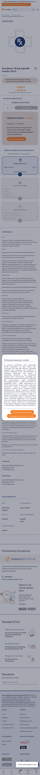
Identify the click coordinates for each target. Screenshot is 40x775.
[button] (36, 762)
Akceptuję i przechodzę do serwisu (21, 416)
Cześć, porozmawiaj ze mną (27, 764)
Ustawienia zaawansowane (22, 412)
